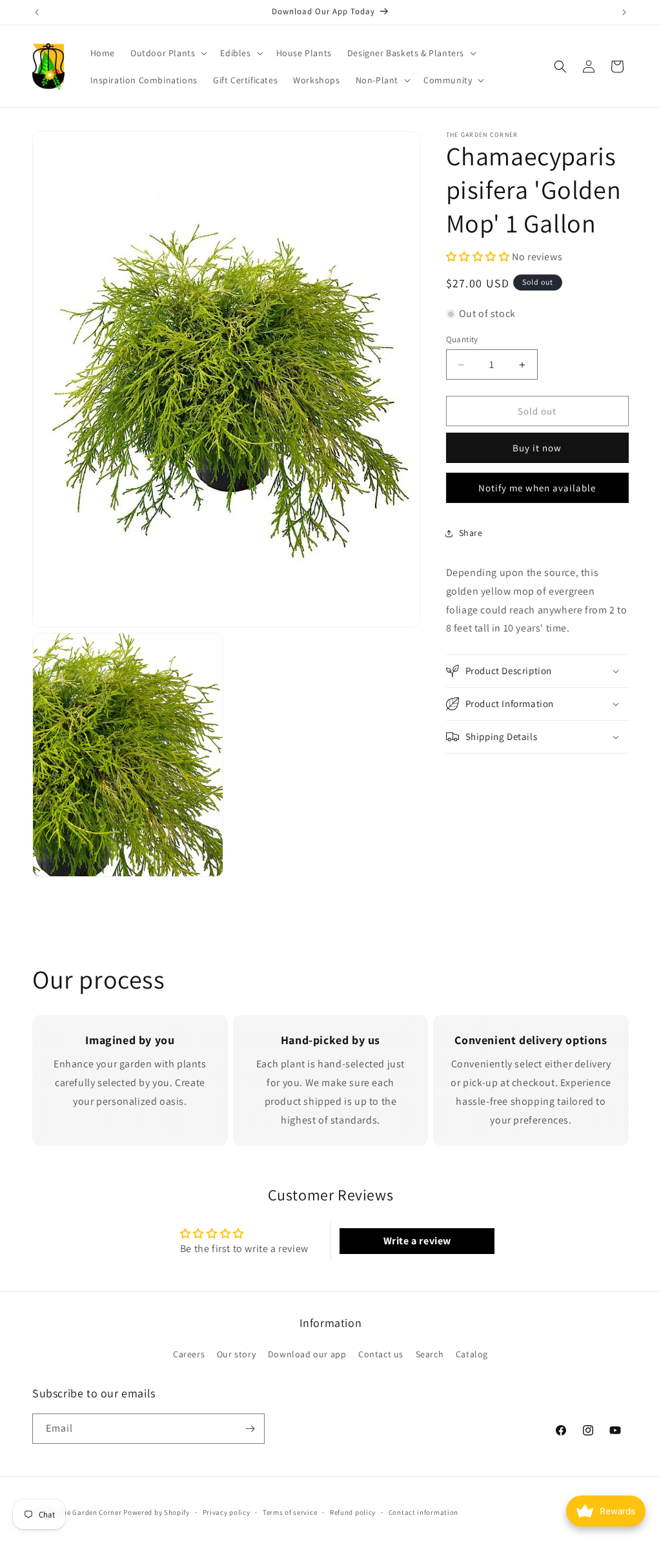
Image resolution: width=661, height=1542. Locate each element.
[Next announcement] (624, 12)
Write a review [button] (417, 1241)
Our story (236, 1354)
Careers (189, 1354)
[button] (167, 53)
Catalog (472, 1354)
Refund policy (353, 1512)
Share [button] (471, 533)
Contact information (423, 1512)
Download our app (307, 1354)
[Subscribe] (250, 1429)
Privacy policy (226, 1512)
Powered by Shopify (156, 1512)
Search (430, 1354)
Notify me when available (537, 488)
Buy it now (537, 448)
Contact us (380, 1354)
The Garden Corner (90, 1512)
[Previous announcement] (37, 12)
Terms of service (290, 1512)
